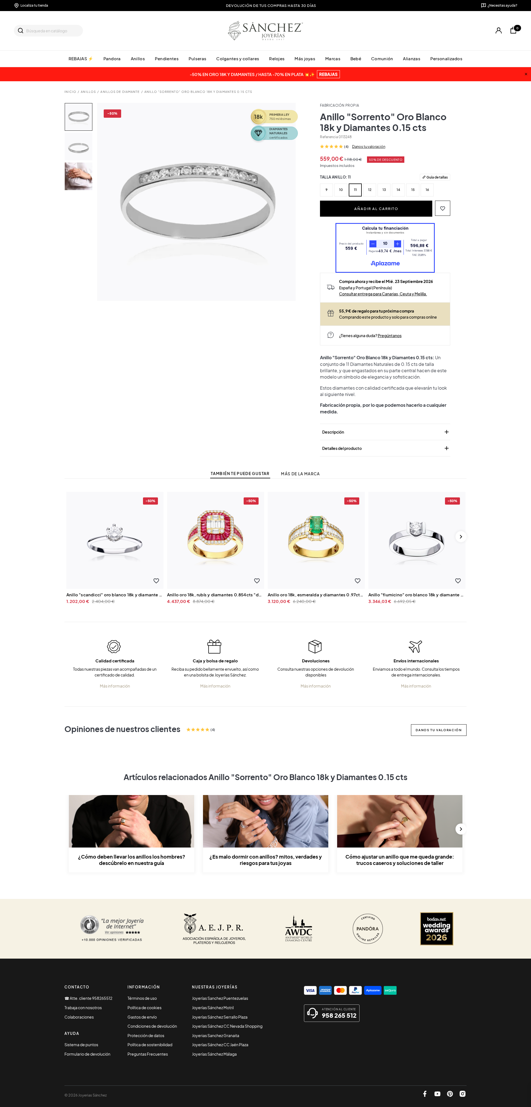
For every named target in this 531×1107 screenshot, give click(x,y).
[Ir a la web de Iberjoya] (214, 928)
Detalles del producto (386, 448)
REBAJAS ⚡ (81, 58)
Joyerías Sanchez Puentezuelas (220, 998)
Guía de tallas (437, 177)
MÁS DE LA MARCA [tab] (300, 473)
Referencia (329, 137)
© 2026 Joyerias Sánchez (85, 1095)
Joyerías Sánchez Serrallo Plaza (220, 1016)
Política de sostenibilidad (149, 1044)
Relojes (277, 58)
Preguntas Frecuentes (147, 1053)
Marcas (332, 58)
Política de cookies (144, 1007)
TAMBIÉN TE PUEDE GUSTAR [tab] (240, 473)
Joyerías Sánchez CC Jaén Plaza (220, 1044)
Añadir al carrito (376, 208)
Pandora (112, 58)
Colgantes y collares (237, 58)
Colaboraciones (79, 1016)
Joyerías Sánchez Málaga (214, 1053)
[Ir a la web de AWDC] (299, 928)
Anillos (138, 58)
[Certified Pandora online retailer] (367, 928)
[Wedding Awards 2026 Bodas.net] (436, 928)
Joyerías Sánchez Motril (213, 1007)
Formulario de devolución (87, 1053)
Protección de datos (145, 1035)
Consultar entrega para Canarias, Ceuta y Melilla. (383, 293)
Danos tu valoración (368, 146)
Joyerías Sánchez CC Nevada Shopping (227, 1026)
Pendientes (167, 58)
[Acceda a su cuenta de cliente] (498, 30)
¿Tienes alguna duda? (370, 335)
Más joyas (305, 58)
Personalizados (446, 58)
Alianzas (411, 58)
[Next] (461, 536)
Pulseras (197, 58)
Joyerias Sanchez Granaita (215, 1035)
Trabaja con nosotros (83, 1007)
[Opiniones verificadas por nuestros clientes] (112, 928)
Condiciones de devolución (152, 1026)
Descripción (386, 432)
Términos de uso (142, 998)
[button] (442, 208)
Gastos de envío (142, 1016)
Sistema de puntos (81, 1044)
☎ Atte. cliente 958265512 (88, 998)
